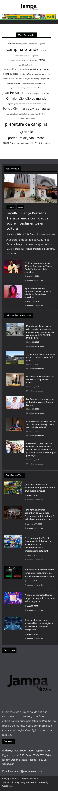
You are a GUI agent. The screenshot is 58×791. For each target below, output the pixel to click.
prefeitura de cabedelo (26, 118)
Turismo (47, 143)
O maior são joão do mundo (26, 98)
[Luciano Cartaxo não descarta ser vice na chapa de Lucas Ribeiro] (15, 383)
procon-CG (9, 142)
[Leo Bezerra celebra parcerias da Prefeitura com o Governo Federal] (15, 406)
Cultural (11, 207)
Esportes (45, 78)
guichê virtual (36, 88)
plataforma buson (39, 104)
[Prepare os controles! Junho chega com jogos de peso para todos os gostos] (13, 603)
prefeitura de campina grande (26, 127)
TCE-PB (33, 143)
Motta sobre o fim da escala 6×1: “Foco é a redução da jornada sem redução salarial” (41, 424)
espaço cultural (8, 79)
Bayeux (11, 43)
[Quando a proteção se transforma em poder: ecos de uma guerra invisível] (13, 493)
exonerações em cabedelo (31, 83)
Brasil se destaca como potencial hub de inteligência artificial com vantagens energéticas (38, 625)
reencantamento (23, 143)
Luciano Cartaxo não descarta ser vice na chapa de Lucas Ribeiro (40, 379)
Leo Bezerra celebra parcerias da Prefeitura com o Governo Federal (40, 402)
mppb (37, 93)
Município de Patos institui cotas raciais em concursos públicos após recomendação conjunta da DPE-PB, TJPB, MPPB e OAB (40, 332)
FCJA (43, 83)
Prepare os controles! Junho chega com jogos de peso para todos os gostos (39, 598)
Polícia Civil (11, 108)
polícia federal (12, 114)
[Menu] (4, 22)
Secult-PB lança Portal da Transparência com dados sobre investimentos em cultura (27, 221)
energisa (46, 73)
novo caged (46, 93)
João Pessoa (12, 92)
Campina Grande (22, 49)
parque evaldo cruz (21, 104)
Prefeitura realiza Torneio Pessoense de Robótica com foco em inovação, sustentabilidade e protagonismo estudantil (38, 544)
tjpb (40, 143)
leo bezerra (27, 93)
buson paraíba (21, 44)
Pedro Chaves (30, 234)
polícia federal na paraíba (28, 114)
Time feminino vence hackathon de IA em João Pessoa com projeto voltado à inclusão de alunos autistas (39, 514)
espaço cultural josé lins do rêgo (28, 79)
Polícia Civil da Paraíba (35, 109)
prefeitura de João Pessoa (26, 138)
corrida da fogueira (26, 65)
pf (31, 104)
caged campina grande (36, 44)
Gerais (20, 207)
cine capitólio (33, 56)
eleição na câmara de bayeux (30, 74)
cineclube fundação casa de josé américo (22, 60)
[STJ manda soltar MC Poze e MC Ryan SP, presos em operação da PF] (15, 361)
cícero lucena (10, 73)
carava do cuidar (21, 56)
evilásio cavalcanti (13, 83)
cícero (46, 69)
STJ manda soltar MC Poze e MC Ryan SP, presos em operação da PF (41, 357)
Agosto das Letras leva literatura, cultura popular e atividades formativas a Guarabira (37, 293)
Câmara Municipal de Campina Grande (22, 69)
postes (42, 113)
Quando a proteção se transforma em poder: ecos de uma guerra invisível (39, 487)
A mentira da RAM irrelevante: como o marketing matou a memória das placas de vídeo (39, 572)
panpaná (9, 104)
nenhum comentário (47, 234)
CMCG (42, 60)
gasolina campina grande (20, 88)
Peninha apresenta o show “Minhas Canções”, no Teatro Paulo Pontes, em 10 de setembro (38, 267)
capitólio (43, 50)
